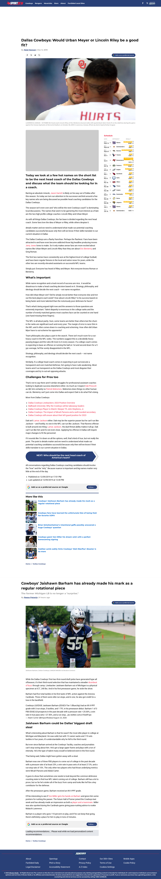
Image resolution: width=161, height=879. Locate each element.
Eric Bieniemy (86, 248)
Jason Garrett (57, 193)
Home (28, 564)
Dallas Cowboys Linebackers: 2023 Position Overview (51, 403)
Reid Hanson (30, 50)
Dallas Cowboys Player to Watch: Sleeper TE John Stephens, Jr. (56, 409)
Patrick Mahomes (54, 389)
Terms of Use (106, 863)
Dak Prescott (90, 386)
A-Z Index (83, 867)
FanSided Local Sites (76, 3)
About (63, 3)
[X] (147, 3)
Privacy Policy (85, 863)
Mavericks (48, 3)
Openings (53, 859)
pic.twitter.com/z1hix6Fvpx (79, 715)
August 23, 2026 (60, 718)
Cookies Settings (107, 867)
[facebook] (142, 3)
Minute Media (14, 873)
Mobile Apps (128, 859)
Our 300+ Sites (106, 859)
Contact (82, 859)
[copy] (39, 55)
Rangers (38, 3)
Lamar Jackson (40, 420)
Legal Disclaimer (33, 867)
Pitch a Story (54, 863)
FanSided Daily (32, 863)
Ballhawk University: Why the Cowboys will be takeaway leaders (56, 406)
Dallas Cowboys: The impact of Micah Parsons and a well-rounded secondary (62, 412)
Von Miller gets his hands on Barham (65, 796)
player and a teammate (82, 802)
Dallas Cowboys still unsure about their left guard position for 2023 (57, 415)
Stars (56, 3)
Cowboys (29, 3)
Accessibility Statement (59, 867)
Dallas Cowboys (39, 564)
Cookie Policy (129, 863)
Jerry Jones (31, 245)
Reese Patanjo (31, 597)
